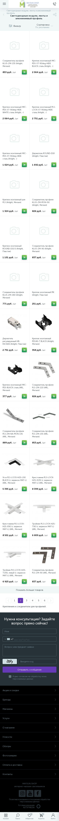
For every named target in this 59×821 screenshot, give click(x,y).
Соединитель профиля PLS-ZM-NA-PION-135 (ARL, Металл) (13, 434)
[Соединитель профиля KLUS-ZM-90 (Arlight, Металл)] (44, 231)
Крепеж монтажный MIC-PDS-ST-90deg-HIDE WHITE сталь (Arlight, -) (14, 110)
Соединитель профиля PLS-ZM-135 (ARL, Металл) (42, 434)
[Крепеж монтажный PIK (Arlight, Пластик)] (44, 277)
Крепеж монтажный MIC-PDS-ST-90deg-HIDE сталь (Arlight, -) (14, 156)
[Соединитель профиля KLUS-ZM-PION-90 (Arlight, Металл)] (44, 184)
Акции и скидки (11, 690)
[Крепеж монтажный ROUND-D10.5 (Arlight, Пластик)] (15, 231)
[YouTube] (29, 793)
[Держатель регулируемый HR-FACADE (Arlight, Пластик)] (15, 323)
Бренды (7, 699)
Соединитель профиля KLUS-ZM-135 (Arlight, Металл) (13, 63)
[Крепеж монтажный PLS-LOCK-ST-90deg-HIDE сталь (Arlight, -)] (44, 92)
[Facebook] (37, 793)
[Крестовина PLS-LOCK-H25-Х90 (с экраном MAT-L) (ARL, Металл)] (15, 508)
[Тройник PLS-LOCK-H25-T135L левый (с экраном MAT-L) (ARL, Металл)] (15, 555)
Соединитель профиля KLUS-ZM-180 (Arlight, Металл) (13, 295)
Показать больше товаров (29, 590)
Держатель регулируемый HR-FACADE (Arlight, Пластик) (14, 341)
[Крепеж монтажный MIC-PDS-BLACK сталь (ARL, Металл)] (15, 370)
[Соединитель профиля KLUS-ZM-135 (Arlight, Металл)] (15, 45)
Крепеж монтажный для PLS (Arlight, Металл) (14, 201)
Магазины (8, 709)
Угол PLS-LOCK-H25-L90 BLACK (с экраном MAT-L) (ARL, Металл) (15, 480)
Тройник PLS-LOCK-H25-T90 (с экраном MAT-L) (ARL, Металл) (43, 526)
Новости (7, 737)
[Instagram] (22, 793)
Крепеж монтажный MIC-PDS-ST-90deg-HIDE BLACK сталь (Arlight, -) (44, 63)
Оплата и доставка (12, 765)
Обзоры (7, 746)
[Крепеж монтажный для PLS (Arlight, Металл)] (15, 184)
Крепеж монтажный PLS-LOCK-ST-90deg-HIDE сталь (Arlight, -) (44, 110)
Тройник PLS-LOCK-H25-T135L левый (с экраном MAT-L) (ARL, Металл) (14, 573)
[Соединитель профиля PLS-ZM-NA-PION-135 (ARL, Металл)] (15, 416)
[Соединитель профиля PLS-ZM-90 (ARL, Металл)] (44, 555)
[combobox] (8, 639)
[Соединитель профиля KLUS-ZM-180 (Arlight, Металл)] (15, 277)
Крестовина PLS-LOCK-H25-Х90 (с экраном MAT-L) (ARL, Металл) (13, 526)
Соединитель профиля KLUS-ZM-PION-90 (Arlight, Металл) (42, 202)
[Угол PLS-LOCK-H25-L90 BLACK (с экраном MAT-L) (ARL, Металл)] (15, 462)
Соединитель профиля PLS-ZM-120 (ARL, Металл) (42, 388)
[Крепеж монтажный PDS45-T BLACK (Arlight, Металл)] (44, 323)
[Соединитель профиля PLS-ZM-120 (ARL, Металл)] (44, 370)
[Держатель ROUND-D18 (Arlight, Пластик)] (44, 138)
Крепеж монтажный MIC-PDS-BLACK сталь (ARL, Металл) (14, 388)
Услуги (6, 718)
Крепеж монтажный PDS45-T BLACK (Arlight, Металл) (43, 341)
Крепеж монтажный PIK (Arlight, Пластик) (43, 293)
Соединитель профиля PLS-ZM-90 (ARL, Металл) (44, 571)
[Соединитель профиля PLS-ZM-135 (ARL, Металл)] (44, 416)
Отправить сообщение (29, 669)
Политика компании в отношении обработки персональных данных (29, 800)
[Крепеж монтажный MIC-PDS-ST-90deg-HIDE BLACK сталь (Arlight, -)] (44, 45)
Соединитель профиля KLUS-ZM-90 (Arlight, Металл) (42, 249)
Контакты (7, 774)
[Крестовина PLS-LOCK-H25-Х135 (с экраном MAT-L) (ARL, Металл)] (44, 462)
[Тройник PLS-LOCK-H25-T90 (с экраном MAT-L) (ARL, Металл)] (44, 508)
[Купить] (24, 72)
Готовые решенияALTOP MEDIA (26, 806)
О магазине (9, 727)
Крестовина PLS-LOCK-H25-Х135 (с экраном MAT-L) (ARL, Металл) (43, 480)
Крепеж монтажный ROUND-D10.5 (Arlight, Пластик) (13, 249)
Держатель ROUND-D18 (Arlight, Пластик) (43, 154)
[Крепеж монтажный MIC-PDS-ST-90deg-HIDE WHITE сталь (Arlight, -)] (15, 92)
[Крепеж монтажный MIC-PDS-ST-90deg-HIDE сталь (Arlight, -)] (15, 138)
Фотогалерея (9, 755)
